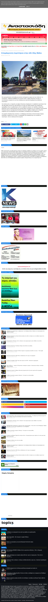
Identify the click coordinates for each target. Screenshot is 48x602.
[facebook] (12, 402)
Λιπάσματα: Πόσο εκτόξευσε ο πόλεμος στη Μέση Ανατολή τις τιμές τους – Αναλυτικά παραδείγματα (26, 559)
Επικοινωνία (35, 584)
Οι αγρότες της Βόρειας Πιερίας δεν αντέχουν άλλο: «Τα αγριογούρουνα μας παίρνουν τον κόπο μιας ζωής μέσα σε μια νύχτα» (26, 436)
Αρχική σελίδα (3, 50)
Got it (28, 6)
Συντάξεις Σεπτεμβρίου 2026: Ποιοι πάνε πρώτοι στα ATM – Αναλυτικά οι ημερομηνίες (22, 360)
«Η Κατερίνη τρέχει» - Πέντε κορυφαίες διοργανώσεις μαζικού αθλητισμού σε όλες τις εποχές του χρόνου (8, 138)
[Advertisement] (24, 11)
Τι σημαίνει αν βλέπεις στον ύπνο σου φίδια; (15, 440)
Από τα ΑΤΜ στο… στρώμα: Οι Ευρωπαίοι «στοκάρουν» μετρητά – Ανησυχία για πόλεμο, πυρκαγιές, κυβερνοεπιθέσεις (25, 366)
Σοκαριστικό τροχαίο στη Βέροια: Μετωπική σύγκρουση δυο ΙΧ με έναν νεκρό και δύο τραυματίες (24, 370)
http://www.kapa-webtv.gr (30, 600)
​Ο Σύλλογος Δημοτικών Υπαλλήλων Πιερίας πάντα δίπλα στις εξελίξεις (19, 345)
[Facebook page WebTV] (35, 410)
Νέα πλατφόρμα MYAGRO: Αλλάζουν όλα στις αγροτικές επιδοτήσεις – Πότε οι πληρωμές (24, 550)
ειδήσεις (38, 46)
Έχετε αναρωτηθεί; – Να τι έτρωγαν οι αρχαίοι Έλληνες (18, 536)
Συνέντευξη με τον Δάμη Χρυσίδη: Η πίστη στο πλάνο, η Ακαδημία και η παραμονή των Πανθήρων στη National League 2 (26, 573)
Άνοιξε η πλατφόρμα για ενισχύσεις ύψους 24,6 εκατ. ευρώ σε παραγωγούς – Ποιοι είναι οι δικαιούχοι (25, 555)
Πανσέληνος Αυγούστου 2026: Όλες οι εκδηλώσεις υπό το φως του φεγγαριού (21, 355)
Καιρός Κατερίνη (8, 473)
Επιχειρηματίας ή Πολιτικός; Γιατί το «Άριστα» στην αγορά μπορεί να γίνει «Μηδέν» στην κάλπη (24, 340)
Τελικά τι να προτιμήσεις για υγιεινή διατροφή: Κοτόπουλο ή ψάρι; (20, 541)
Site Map (40, 584)
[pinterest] (35, 404)
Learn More (22, 6)
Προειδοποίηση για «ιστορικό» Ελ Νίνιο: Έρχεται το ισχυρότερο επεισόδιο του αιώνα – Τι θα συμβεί (25, 350)
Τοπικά (7, 50)
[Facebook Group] (12, 410)
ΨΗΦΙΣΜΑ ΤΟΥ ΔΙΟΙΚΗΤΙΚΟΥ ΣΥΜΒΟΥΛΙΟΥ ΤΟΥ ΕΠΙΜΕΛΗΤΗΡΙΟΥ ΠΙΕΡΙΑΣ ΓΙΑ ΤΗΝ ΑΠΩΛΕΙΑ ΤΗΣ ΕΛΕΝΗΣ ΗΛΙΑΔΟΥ (25, 331)
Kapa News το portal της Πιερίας (12, 600)
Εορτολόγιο (10, 515)
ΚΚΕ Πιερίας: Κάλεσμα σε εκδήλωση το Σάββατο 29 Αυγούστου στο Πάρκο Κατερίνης (39, 138)
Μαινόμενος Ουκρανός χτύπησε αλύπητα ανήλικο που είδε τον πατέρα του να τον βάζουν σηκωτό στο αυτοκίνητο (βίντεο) (25, 336)
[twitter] (35, 402)
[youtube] (35, 407)
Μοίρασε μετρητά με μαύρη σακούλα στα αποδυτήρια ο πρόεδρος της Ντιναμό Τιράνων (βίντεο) (26, 577)
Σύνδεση (45, 584)
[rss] (12, 404)
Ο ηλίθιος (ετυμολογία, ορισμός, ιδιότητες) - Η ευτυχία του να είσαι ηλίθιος (20, 375)
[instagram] (12, 407)
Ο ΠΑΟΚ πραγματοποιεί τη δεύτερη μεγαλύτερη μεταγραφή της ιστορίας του (22, 568)
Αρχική (30, 584)
